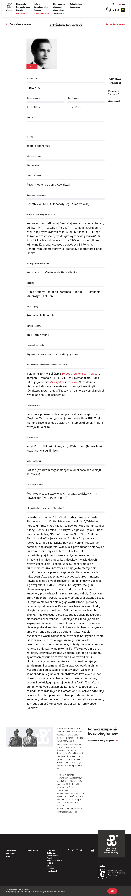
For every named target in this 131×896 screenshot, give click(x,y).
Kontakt (19, 10)
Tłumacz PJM (32, 850)
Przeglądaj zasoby (41, 13)
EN (123, 4)
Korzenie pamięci (41, 7)
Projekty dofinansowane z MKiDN (54, 860)
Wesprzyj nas (58, 10)
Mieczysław (57, 382)
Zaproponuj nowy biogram (101, 740)
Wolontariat (58, 7)
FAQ (8, 856)
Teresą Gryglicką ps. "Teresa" (80, 373)
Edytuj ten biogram (115, 24)
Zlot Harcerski (59, 4)
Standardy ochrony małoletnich (52, 868)
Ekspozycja (21, 4)
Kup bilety (20, 13)
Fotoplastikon (76, 4)
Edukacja (37, 10)
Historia (37, 4)
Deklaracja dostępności (52, 854)
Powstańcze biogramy (20, 24)
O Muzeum (51, 850)
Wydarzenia (75, 7)
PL (119, 4)
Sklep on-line (58, 13)
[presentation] (1, 405)
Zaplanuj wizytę (23, 7)
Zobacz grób (114, 101)
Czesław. (72, 382)
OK (112, 891)
